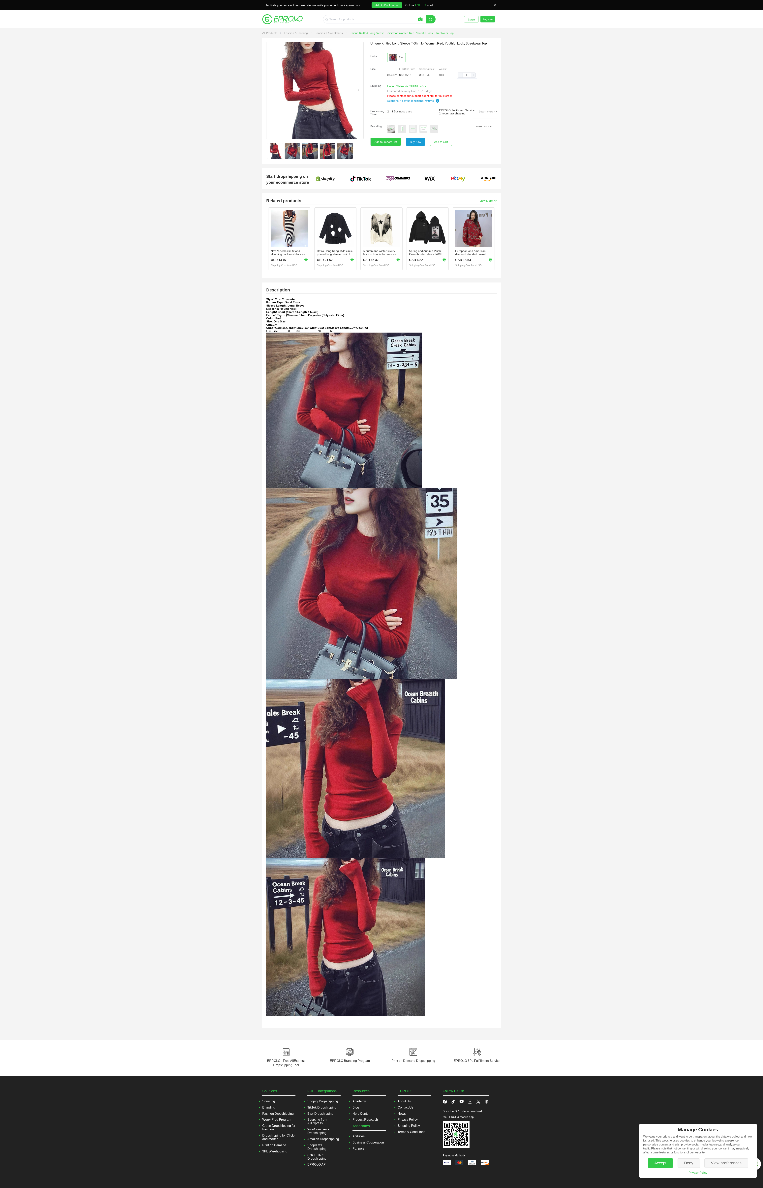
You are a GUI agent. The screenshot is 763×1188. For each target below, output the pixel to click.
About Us (404, 1101)
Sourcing (268, 1101)
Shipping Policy (409, 1125)
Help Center (361, 1113)
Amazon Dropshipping (323, 1139)
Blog (355, 1107)
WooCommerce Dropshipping (318, 1131)
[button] (460, 75)
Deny (688, 1163)
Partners (358, 1148)
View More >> (488, 200)
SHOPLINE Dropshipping (316, 1156)
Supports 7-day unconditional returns (411, 100)
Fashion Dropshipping (278, 1113)
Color (373, 56)
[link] (270, 33)
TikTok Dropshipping (321, 1107)
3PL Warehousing (274, 1151)
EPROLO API (316, 1164)
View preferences (726, 1163)
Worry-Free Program (276, 1119)
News (402, 1113)
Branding (376, 126)
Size (373, 69)
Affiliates (358, 1136)
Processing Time (377, 112)
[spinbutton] (467, 75)
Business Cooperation (368, 1142)
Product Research (365, 1119)
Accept (660, 1163)
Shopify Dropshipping (322, 1101)
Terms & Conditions (411, 1132)
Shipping (375, 85)
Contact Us (405, 1107)
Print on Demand (274, 1145)
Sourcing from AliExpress (317, 1121)
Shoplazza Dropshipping (316, 1146)
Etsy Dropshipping (320, 1113)
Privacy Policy (698, 1172)
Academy (359, 1101)
